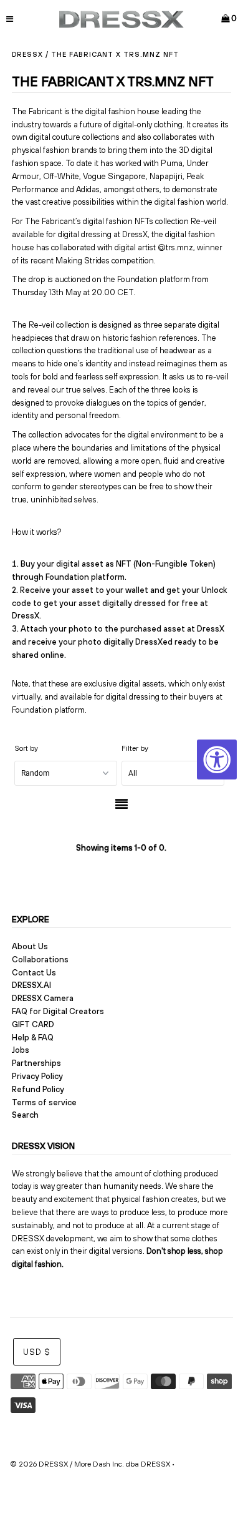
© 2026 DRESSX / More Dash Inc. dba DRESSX (90, 1464)
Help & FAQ (33, 1037)
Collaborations (40, 959)
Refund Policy (38, 1089)
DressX (27, 54)
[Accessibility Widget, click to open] (217, 759)
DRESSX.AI (31, 985)
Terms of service (44, 1102)
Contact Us (34, 972)
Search (25, 1115)
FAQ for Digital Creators (58, 1011)
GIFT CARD (33, 1024)
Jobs (20, 1050)
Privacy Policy (37, 1076)
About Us (30, 946)
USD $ (36, 1352)
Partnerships (36, 1063)
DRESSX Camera (43, 998)
